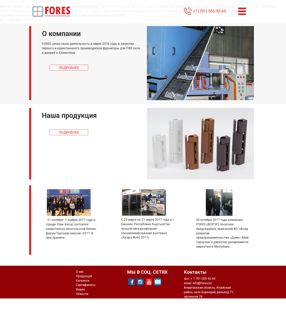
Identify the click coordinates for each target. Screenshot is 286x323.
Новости (82, 294)
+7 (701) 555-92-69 (209, 11)
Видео (80, 289)
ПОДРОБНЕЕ (69, 68)
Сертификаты (86, 285)
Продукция (84, 276)
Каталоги (82, 280)
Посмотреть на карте (199, 301)
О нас (80, 272)
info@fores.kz (202, 283)
